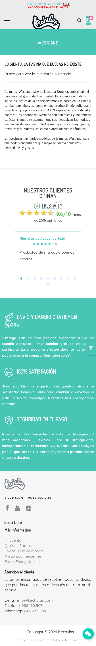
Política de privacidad (68, 640)
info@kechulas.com (35, 600)
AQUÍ (66, 4)
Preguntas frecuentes (23, 556)
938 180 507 (32, 605)
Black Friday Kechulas (23, 561)
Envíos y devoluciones (23, 551)
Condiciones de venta (31, 640)
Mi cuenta (12, 540)
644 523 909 (35, 610)
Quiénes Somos (18, 545)
